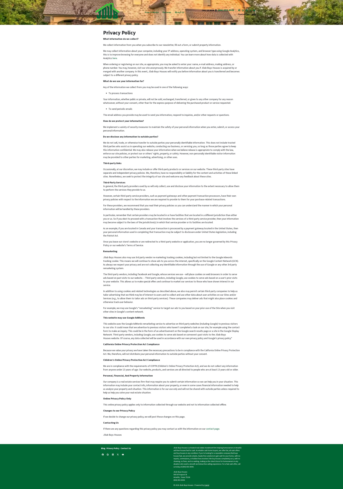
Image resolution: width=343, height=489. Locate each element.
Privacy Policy (113, 448)
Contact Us (244, 14)
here (115, 58)
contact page (212, 429)
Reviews (167, 12)
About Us (179, 12)
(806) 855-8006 (226, 10)
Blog (103, 448)
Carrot (206, 485)
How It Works (152, 12)
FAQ (254, 14)
